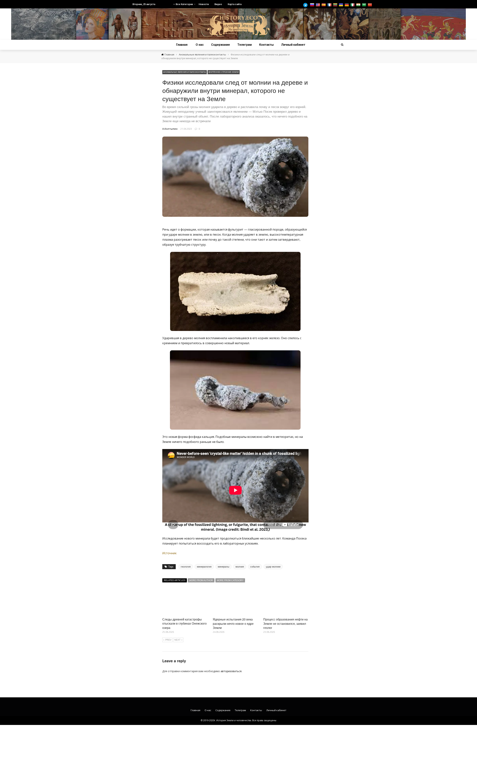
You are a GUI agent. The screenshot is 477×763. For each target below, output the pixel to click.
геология (186, 566)
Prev (168, 640)
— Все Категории (183, 4)
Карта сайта (234, 4)
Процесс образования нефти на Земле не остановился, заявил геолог (285, 623)
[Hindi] (358, 5)
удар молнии (273, 566)
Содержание (220, 44)
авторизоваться (231, 671)
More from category (230, 580)
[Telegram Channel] (306, 5)
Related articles (174, 580)
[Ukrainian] (341, 5)
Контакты (266, 44)
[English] (318, 5)
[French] (330, 5)
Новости (204, 4)
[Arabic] (364, 5)
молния (240, 566)
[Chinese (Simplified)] (370, 5)
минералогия (204, 566)
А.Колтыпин (170, 128)
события (255, 566)
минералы (223, 566)
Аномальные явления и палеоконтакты (184, 72)
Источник (169, 553)
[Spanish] (324, 5)
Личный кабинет (293, 44)
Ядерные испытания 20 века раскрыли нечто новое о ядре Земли (233, 623)
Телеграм (244, 44)
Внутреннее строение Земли (224, 72)
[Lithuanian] (335, 5)
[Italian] (353, 5)
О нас (200, 44)
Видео (218, 4)
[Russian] (312, 5)
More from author (201, 580)
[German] (347, 5)
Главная (181, 44)
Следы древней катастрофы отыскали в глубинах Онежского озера (184, 623)
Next (177, 640)
